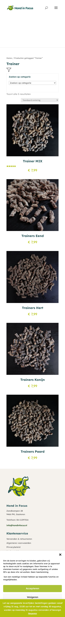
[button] (60, 554)
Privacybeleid (13, 547)
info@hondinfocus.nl (16, 525)
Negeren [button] (32, 613)
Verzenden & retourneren (19, 539)
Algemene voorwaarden (18, 543)
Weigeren (32, 597)
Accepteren (32, 588)
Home (9, 58)
